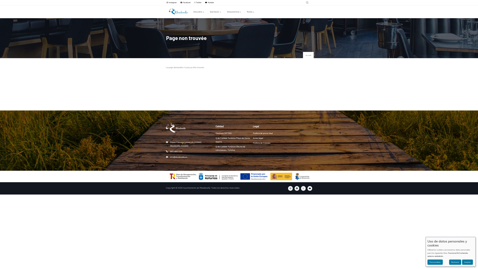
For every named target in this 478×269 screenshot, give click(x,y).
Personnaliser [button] (435, 262)
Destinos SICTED (224, 133)
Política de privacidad (263, 133)
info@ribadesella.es (178, 157)
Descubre (197, 11)
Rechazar (455, 262)
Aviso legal (258, 138)
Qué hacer (214, 11)
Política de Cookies (261, 143)
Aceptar (467, 262)
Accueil (308, 55)
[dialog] (451, 252)
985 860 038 (176, 151)
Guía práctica (233, 11)
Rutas (249, 11)
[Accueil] (178, 11)
